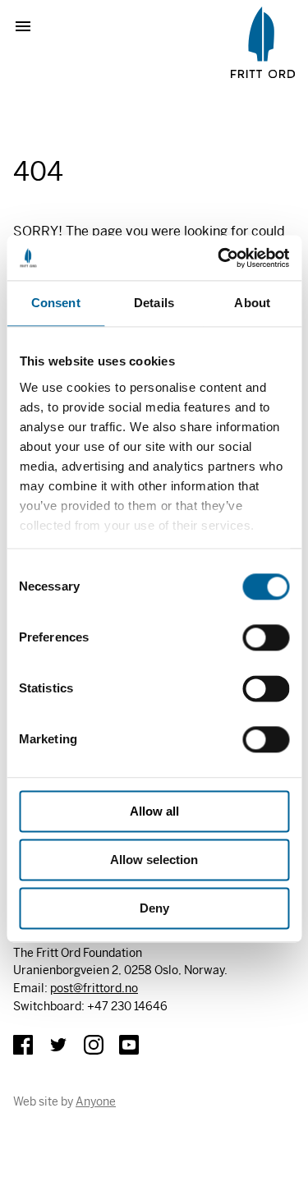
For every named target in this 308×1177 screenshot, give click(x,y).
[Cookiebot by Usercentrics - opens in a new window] (219, 258)
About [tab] (252, 303)
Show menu (29, 26)
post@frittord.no (94, 988)
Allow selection (154, 860)
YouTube (129, 1045)
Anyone (96, 1101)
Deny (154, 908)
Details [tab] (154, 303)
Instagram (93, 1045)
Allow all (154, 811)
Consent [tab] (55, 303)
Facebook (23, 1045)
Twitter (58, 1045)
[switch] (265, 637)
